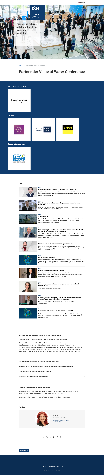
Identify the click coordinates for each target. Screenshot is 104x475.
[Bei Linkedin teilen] (47, 437)
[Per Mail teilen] (44, 437)
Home (20, 65)
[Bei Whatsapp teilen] (60, 437)
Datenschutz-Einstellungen (56, 466)
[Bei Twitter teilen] (50, 437)
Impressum (44, 466)
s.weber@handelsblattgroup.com (61, 420)
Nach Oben (23, 450)
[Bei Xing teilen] (57, 437)
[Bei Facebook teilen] (54, 437)
